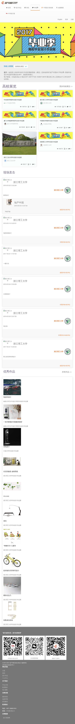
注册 (72, 19)
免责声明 (5, 699)
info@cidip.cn (10, 711)
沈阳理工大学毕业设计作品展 (49, 142)
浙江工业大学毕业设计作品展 (13, 157)
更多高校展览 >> (66, 86)
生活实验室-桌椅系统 (10, 471)
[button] (35, 7)
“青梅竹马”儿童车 (9, 546)
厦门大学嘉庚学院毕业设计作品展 (14, 121)
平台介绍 (5, 685)
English (60, 19)
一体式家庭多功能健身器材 (12, 422)
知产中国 (19, 202)
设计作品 (5, 675)
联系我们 (5, 687)
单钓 (5, 521)
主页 (3, 671)
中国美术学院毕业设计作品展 (49, 121)
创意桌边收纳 (8, 620)
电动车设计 (7, 397)
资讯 (3, 673)
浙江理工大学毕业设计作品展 (49, 100)
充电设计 (6, 447)
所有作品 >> (67, 371)
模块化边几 (7, 595)
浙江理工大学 (20, 182)
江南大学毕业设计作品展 (10, 451)
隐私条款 (5, 697)
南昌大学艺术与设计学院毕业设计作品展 (15, 401)
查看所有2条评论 (65, 210)
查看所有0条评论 (65, 242)
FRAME (6, 496)
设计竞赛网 (6, 718)
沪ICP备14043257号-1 (8, 665)
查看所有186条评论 (64, 335)
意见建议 (5, 701)
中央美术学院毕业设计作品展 (13, 100)
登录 (66, 19)
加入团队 (5, 690)
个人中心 (5, 678)
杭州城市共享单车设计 (11, 570)
